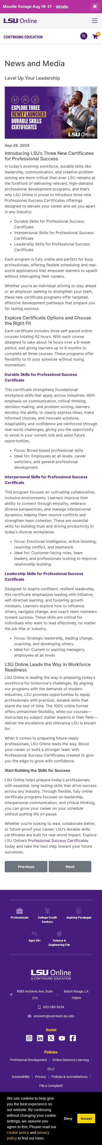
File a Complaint (51, 1085)
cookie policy (18, 1133)
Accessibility (21, 1076)
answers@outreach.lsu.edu (54, 1016)
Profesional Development (28, 1060)
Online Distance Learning (70, 1060)
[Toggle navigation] (96, 20)
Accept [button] (86, 1118)
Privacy (40, 1076)
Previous (26, 866)
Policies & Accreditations (69, 1076)
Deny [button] (68, 1118)
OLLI (51, 1069)
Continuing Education (23, 37)
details (62, 6)
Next (70, 866)
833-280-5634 (53, 1007)
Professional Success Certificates (58, 840)
